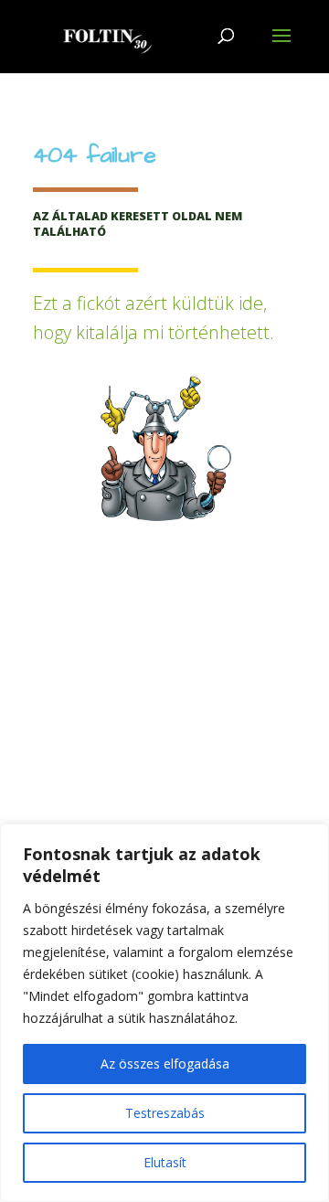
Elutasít (164, 1162)
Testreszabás (165, 1113)
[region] (164, 1013)
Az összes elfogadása (165, 1063)
